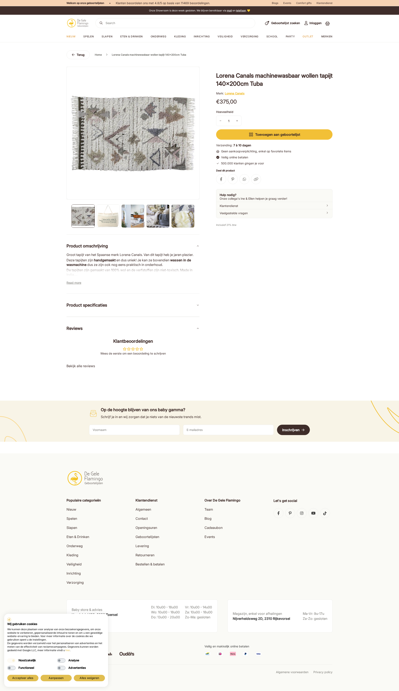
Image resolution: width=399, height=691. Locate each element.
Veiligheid (225, 36)
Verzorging (250, 36)
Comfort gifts (304, 3)
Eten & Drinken (77, 537)
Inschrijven (291, 430)
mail (229, 10)
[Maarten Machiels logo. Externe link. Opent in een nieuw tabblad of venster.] (9, 619)
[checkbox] (11, 660)
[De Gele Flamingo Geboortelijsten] (77, 23)
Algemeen (143, 509)
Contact (141, 518)
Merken (326, 36)
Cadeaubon (213, 528)
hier (67, 650)
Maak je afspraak (84, 625)
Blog (208, 518)
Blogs (275, 3)
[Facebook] (278, 513)
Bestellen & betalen (150, 564)
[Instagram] (302, 513)
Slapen (107, 36)
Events (287, 3)
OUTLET (308, 36)
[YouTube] (313, 513)
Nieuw (71, 509)
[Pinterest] (290, 513)
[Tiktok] (325, 513)
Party (290, 36)
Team (208, 509)
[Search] (101, 23)
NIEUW (71, 36)
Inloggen (315, 23)
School (272, 36)
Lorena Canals (235, 93)
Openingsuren (146, 528)
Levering (142, 546)
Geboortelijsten (147, 537)
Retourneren (144, 555)
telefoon (241, 10)
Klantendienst (324, 3)
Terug (81, 54)
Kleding (180, 36)
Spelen (88, 36)
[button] (327, 23)
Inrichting (202, 36)
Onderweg (158, 36)
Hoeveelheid (224, 112)
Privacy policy (322, 672)
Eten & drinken (131, 36)
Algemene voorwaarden (292, 672)
